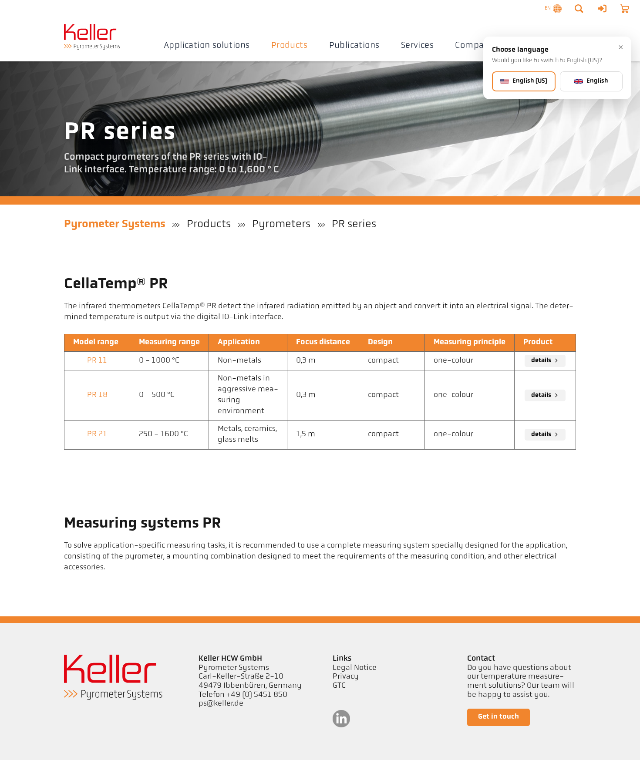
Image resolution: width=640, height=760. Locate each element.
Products (289, 45)
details (541, 360)
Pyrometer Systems (114, 224)
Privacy (346, 677)
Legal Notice (355, 668)
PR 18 (97, 395)
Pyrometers (281, 224)
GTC (339, 686)
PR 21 (97, 434)
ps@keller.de (221, 704)
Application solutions (207, 45)
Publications (354, 45)
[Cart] (625, 8)
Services (417, 45)
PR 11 (97, 361)
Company (475, 45)
